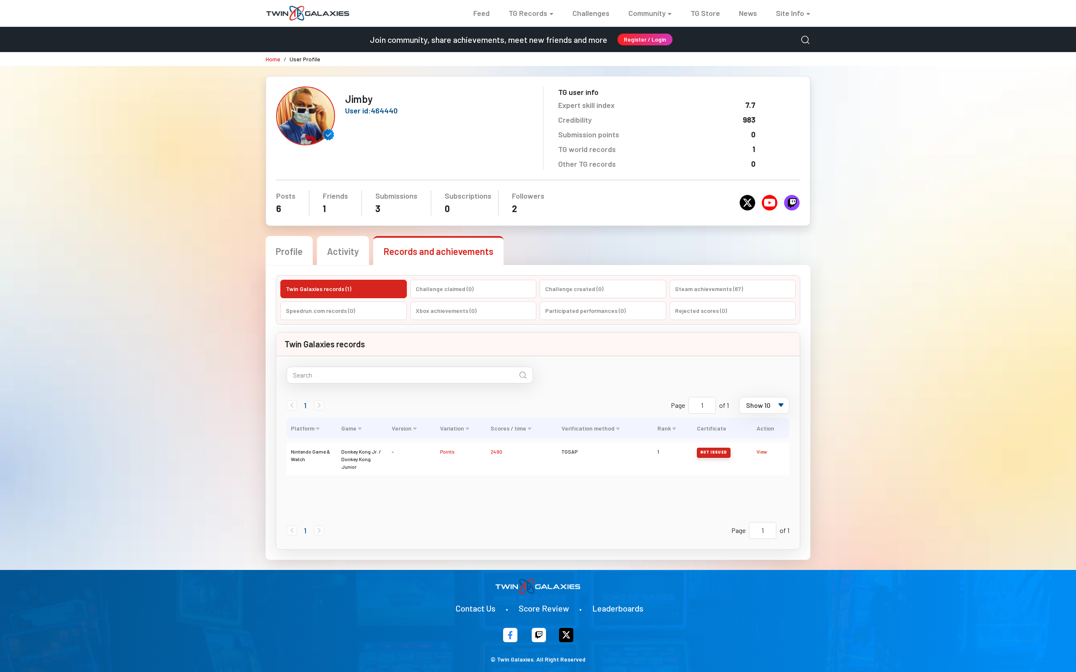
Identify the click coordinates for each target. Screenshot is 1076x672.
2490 (496, 451)
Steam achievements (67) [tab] (709, 288)
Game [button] (348, 428)
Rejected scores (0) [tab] (701, 310)
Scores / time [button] (508, 428)
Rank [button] (664, 428)
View (762, 451)
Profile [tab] (289, 251)
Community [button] (647, 13)
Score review (544, 608)
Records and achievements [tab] (438, 251)
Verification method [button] (588, 428)
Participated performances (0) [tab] (585, 310)
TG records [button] (528, 13)
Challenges (590, 13)
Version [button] (401, 428)
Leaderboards (617, 608)
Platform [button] (302, 428)
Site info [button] (790, 13)
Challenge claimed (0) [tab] (445, 288)
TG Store (705, 13)
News (748, 13)
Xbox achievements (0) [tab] (446, 310)
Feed (481, 13)
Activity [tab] (343, 251)
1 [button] (305, 405)
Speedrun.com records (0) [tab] (320, 310)
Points (447, 451)
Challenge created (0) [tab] (574, 288)
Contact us (476, 608)
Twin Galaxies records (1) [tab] (318, 288)
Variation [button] (452, 428)
